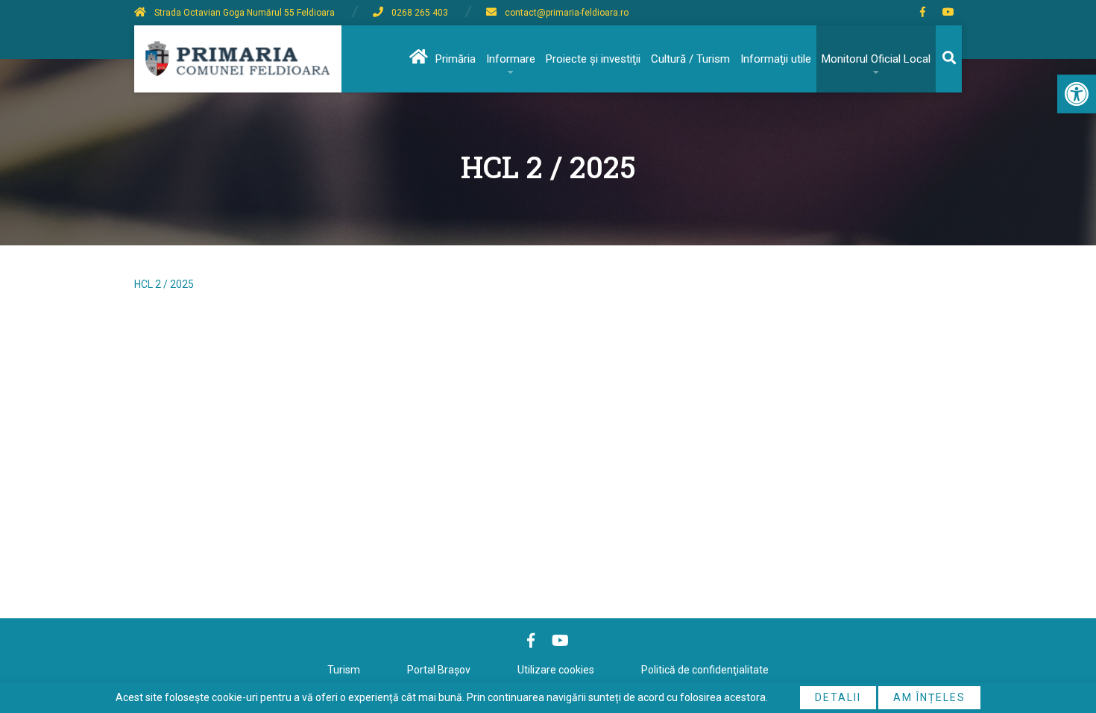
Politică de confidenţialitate (705, 670)
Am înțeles (929, 697)
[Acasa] (417, 59)
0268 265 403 (419, 12)
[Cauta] (948, 59)
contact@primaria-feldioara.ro (567, 12)
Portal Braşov (438, 670)
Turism (343, 670)
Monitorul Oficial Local (876, 59)
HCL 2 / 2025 (164, 284)
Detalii (838, 697)
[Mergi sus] (1064, 640)
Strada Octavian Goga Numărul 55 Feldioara (244, 12)
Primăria (455, 59)
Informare (510, 59)
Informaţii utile (775, 59)
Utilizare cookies (555, 670)
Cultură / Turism (690, 59)
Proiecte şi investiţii (593, 59)
